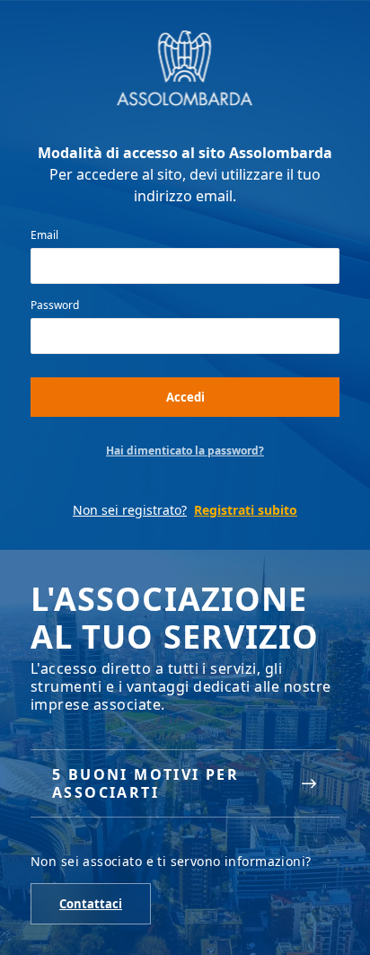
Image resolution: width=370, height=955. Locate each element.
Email (44, 235)
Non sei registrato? (130, 509)
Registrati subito (245, 509)
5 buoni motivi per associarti (145, 783)
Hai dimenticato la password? (185, 451)
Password (55, 305)
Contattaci (90, 904)
